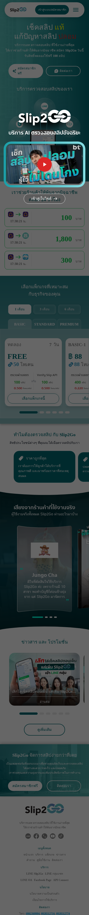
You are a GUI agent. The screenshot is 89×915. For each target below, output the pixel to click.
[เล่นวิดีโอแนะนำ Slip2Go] (44, 164)
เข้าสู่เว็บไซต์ (41, 199)
